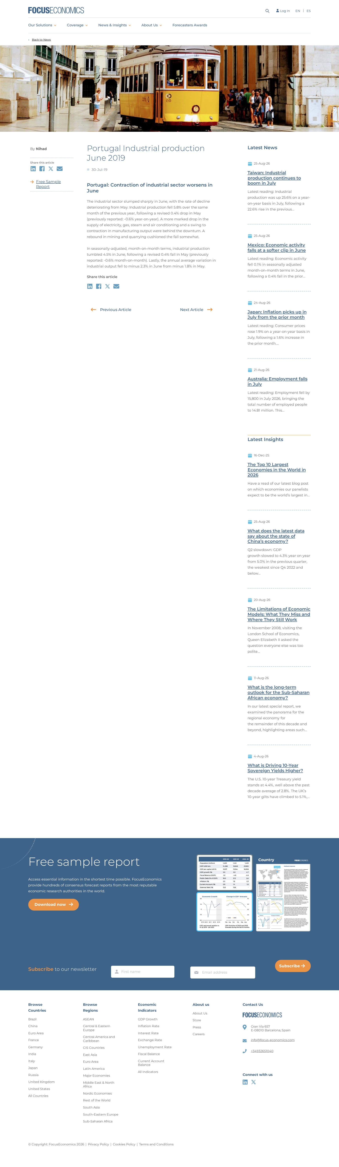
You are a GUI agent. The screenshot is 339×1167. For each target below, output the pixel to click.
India (32, 1054)
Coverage (75, 25)
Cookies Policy (124, 1144)
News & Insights (112, 25)
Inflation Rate (148, 1026)
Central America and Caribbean (99, 1039)
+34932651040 (262, 1051)
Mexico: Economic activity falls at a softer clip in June (277, 248)
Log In (285, 11)
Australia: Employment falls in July (277, 381)
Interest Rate (148, 1033)
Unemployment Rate (155, 1047)
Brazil (32, 1019)
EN (297, 11)
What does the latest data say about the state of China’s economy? (276, 536)
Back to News (41, 39)
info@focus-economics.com (273, 1040)
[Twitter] (253, 1082)
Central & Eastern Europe (96, 1028)
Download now (50, 904)
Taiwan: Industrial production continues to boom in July (274, 178)
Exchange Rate (150, 1040)
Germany (35, 1047)
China (32, 1026)
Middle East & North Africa (98, 1084)
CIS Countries (94, 1048)
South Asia (91, 1107)
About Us (149, 25)
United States (39, 1089)
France (33, 1040)
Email (195, 963)
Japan (33, 1068)
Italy (31, 1061)
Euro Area (36, 1033)
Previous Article (115, 309)
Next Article (191, 309)
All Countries (38, 1096)
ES (309, 11)
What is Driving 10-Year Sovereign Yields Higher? (275, 768)
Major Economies (96, 1075)
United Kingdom (41, 1082)
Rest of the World (96, 1100)
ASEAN (88, 1019)
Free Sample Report (48, 184)
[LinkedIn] (245, 1082)
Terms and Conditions (156, 1144)
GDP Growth (148, 1019)
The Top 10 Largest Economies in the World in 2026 (277, 470)
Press (197, 1027)
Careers (199, 1034)
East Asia (90, 1055)
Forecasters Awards (189, 25)
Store (197, 1020)
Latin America (94, 1069)
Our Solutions (40, 25)
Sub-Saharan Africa (97, 1121)
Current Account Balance (151, 1063)
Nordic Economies (97, 1093)
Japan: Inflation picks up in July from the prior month (277, 314)
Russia (33, 1075)
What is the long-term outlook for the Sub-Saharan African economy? (279, 692)
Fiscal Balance (149, 1054)
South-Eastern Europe (100, 1114)
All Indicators (148, 1072)
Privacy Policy (98, 1144)
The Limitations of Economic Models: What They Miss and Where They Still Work (279, 614)
